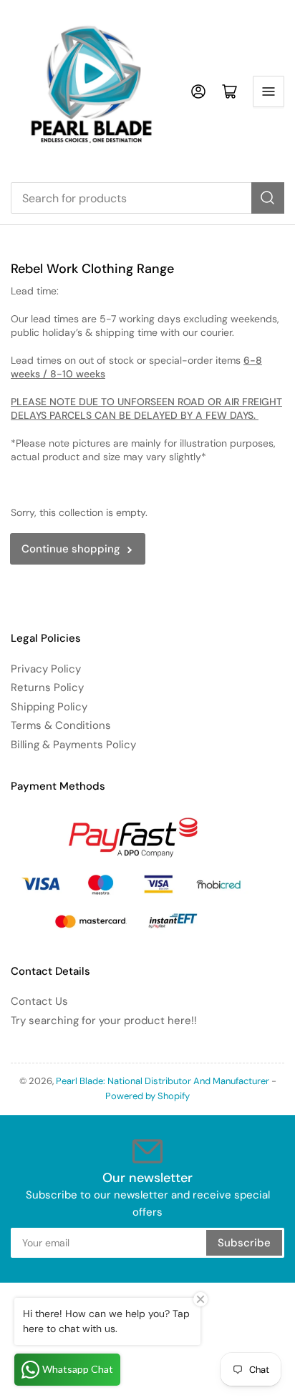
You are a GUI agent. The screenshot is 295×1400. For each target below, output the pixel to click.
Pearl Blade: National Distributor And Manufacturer (162, 1081)
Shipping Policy (49, 707)
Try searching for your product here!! (104, 1020)
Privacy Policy (46, 669)
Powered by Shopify (147, 1096)
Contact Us (39, 1001)
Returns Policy (47, 687)
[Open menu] (268, 91)
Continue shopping (70, 549)
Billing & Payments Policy (73, 745)
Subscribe (244, 1243)
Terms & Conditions (61, 725)
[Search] (268, 198)
